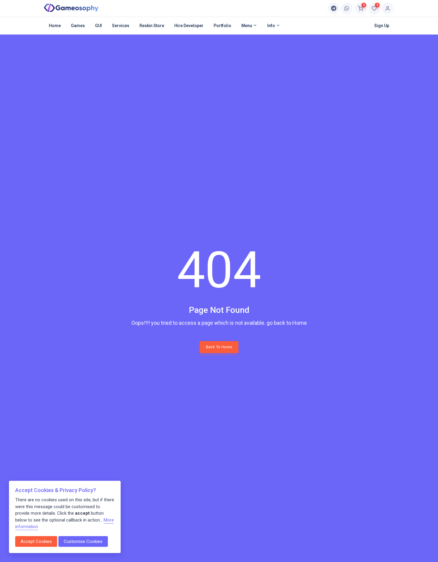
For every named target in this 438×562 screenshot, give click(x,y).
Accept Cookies (36, 541)
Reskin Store (151, 25)
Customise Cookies (83, 541)
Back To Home (219, 347)
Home (55, 25)
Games (78, 25)
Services (120, 25)
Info (271, 25)
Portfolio (222, 25)
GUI (98, 25)
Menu (247, 25)
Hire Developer (189, 25)
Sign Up (381, 25)
